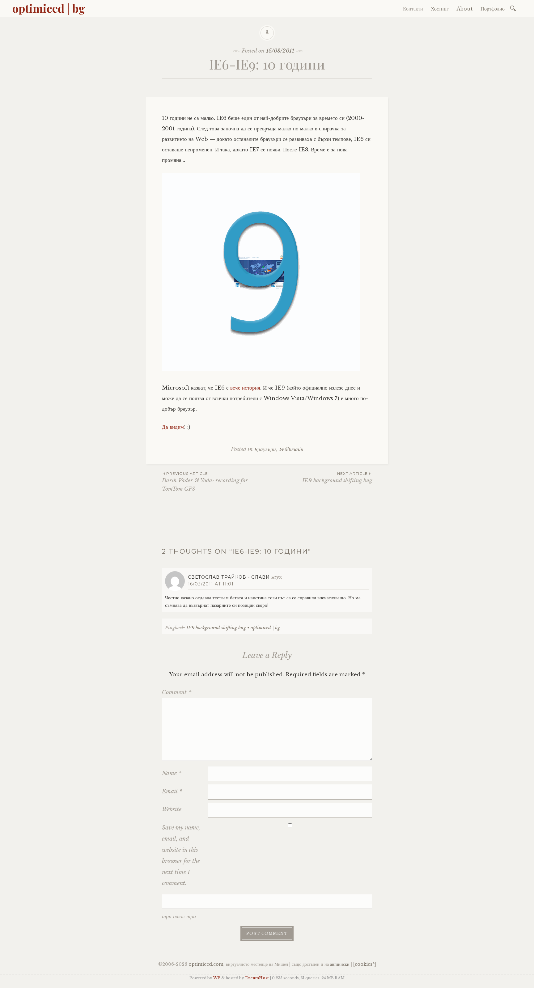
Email (172, 791)
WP (216, 978)
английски (340, 964)
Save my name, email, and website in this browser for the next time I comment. (181, 855)
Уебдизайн (291, 449)
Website (171, 809)
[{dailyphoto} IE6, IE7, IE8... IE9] (261, 369)
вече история (245, 388)
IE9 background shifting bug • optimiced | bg (233, 628)
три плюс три (179, 916)
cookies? (365, 964)
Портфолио (493, 9)
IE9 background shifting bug (337, 477)
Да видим (173, 427)
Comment (177, 692)
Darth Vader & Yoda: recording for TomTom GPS (205, 481)
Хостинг (440, 9)
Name (172, 773)
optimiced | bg (48, 8)
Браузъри (265, 449)
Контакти (413, 9)
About (464, 9)
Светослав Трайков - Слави (229, 577)
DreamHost (257, 978)
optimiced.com (206, 964)
